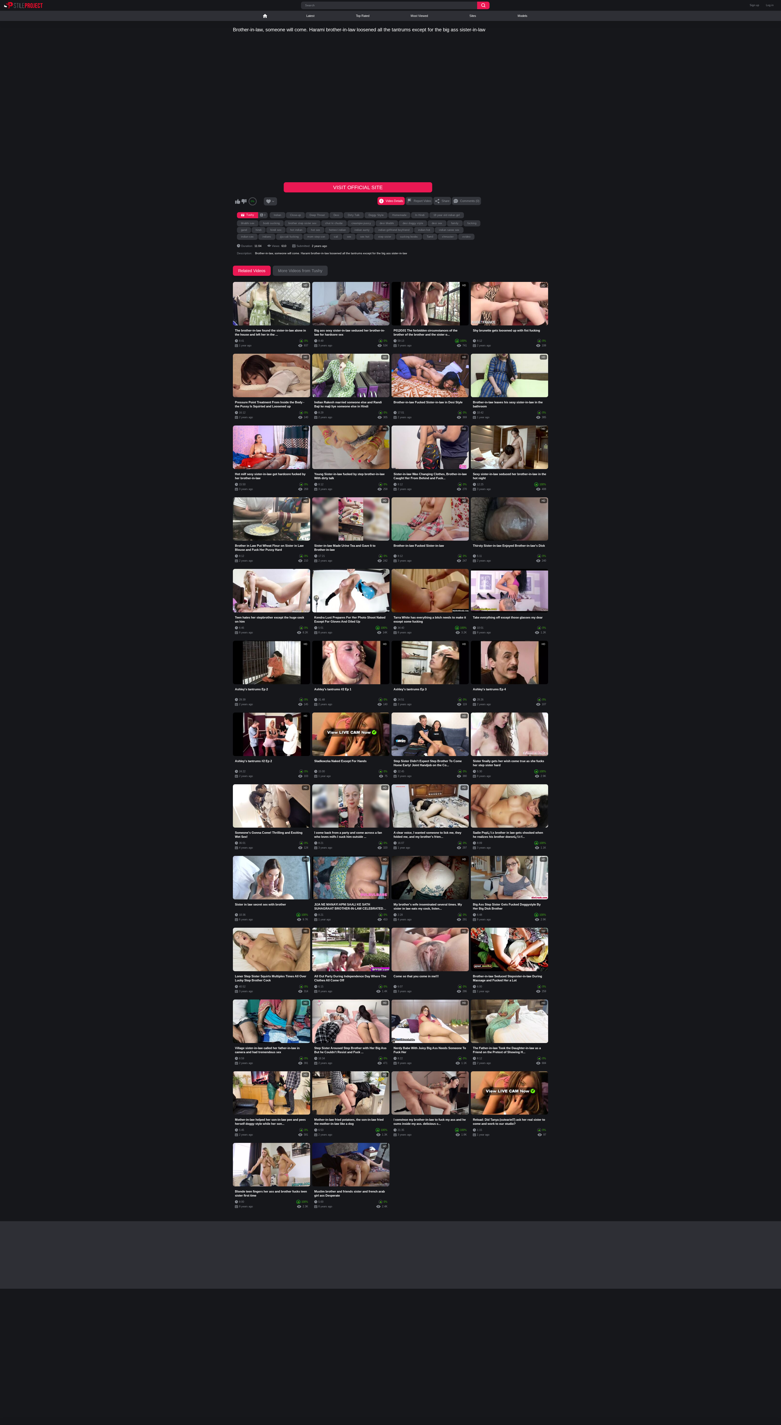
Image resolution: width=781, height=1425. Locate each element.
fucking (471, 223)
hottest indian (337, 229)
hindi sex (275, 229)
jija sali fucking (289, 236)
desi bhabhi (387, 223)
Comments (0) (469, 201)
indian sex (247, 236)
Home (265, 16)
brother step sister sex (302, 223)
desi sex (437, 223)
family (455, 223)
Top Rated (362, 15)
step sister (384, 236)
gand (244, 229)
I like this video (237, 201)
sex (349, 236)
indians (266, 236)
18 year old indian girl (446, 215)
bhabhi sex (247, 223)
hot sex (315, 229)
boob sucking (271, 223)
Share (445, 201)
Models (522, 15)
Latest (310, 15)
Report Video (422, 201)
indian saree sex (449, 229)
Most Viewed (419, 15)
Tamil (430, 236)
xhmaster (448, 236)
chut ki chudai (334, 223)
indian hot (424, 229)
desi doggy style (413, 223)
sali (336, 236)
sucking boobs (409, 236)
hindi (259, 229)
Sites (472, 15)
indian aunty (362, 229)
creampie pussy (361, 223)
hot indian (296, 229)
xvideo (466, 236)
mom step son (316, 236)
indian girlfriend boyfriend (393, 229)
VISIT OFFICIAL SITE (358, 187)
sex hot (364, 236)
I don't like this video (244, 201)
